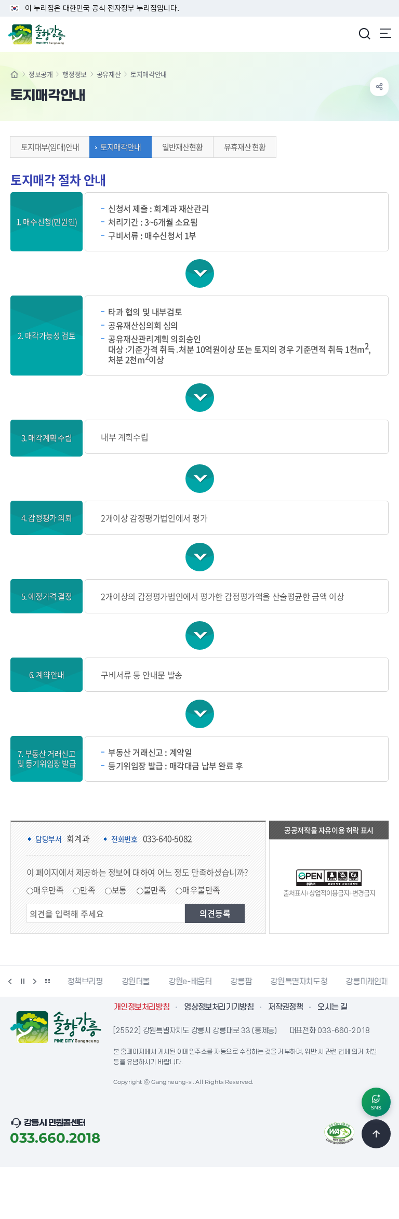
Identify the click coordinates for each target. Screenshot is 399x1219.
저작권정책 (285, 1007)
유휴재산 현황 (244, 147)
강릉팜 (240, 981)
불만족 (154, 889)
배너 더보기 (47, 981)
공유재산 (109, 74)
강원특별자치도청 (298, 981)
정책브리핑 (84, 981)
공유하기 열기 (379, 86)
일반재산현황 (182, 147)
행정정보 (74, 74)
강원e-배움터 (189, 981)
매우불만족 (201, 889)
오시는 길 (332, 1007)
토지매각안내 (120, 147)
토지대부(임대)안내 (50, 147)
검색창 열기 (364, 33)
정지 (22, 981)
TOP (376, 1133)
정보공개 (40, 74)
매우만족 (48, 889)
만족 (87, 889)
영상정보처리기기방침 (219, 1007)
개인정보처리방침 (141, 1007)
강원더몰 (136, 981)
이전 (10, 981)
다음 (35, 981)
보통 (119, 889)
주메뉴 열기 (385, 33)
